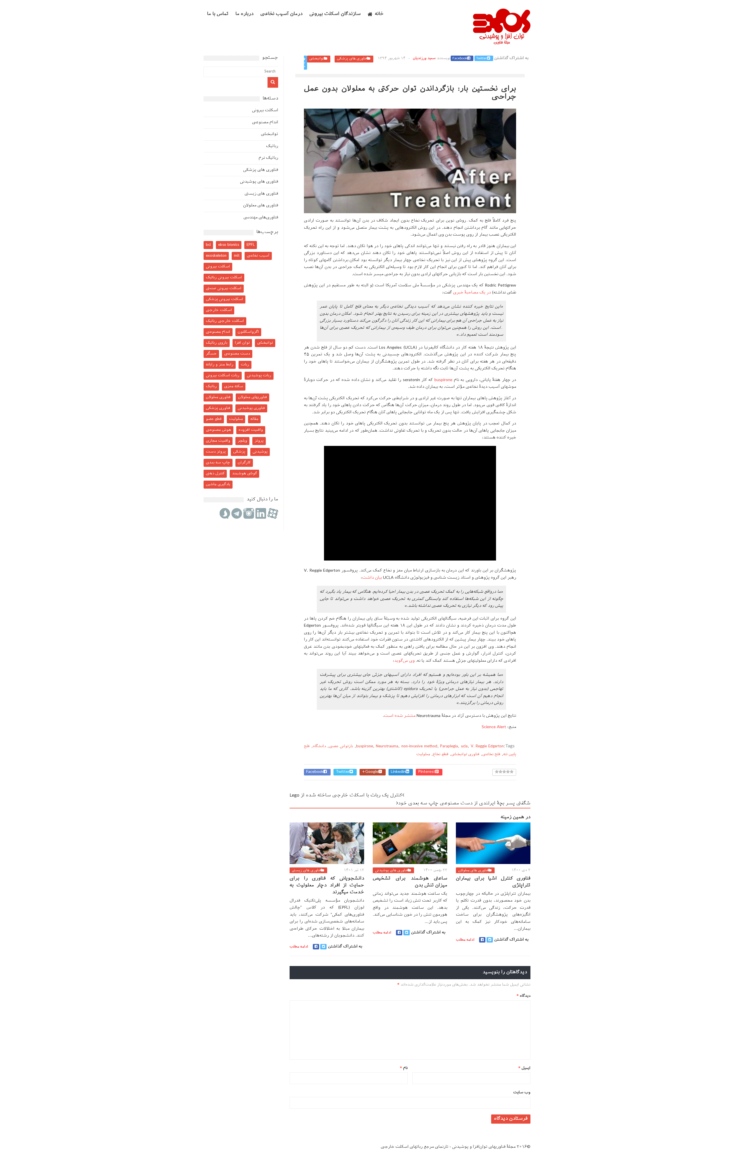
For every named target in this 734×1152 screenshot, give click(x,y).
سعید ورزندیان (424, 58)
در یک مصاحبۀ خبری (472, 292)
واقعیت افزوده (251, 430)
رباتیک (272, 146)
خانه (379, 14)
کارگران (244, 462)
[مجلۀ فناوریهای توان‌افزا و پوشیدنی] (501, 42)
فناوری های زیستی (306, 870)
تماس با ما (218, 14)
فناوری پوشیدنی (251, 408)
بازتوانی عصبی (341, 746)
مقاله (254, 419)
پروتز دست (216, 451)
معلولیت (423, 754)
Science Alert (494, 727)
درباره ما (244, 14)
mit (236, 255)
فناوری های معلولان (473, 870)
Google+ (370, 772)
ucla (464, 746)
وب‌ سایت (521, 1092)
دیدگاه (523, 996)
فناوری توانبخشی (465, 754)
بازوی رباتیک (216, 342)
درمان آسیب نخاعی (281, 14)
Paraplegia (449, 746)
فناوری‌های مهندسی (260, 217)
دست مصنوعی (237, 353)
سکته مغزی (233, 386)
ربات (245, 364)
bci (208, 244)
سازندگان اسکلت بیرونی (335, 14)
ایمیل (524, 1068)
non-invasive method (419, 746)
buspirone (443, 380)
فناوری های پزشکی (352, 58)
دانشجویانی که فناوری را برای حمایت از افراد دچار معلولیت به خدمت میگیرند (327, 886)
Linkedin (398, 772)
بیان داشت (372, 578)
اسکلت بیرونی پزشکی (224, 299)
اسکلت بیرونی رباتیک (224, 277)
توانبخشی (316, 58)
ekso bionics (228, 244)
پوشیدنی (260, 451)
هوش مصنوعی (218, 430)
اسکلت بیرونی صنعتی (223, 288)
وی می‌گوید (404, 661)
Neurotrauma (387, 746)
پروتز (259, 440)
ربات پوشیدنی (259, 375)
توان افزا (242, 342)
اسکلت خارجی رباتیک (225, 321)
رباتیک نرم (268, 158)
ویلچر (242, 440)
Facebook (459, 58)
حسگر (211, 353)
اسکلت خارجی (219, 310)
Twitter (481, 58)
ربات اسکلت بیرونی (222, 375)
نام (404, 1068)
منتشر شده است (399, 716)
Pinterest (426, 772)
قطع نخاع (440, 754)
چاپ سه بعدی (218, 462)
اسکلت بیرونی (265, 110)
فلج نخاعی (491, 754)
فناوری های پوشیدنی (391, 870)
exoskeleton (216, 255)
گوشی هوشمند (244, 473)
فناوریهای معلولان (252, 397)
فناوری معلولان (218, 397)
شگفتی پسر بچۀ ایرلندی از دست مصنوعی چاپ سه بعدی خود (464, 804)
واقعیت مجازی (218, 440)
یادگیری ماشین (218, 484)
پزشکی (239, 451)
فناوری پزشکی (218, 408)
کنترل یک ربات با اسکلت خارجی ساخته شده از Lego (346, 796)
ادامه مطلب (299, 947)
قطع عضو (214, 419)
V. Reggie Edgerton (487, 746)
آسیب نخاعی (258, 255)
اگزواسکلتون (248, 332)
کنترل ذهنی (215, 473)
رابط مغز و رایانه (219, 364)
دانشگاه (319, 746)
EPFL (251, 244)
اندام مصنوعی (265, 122)
